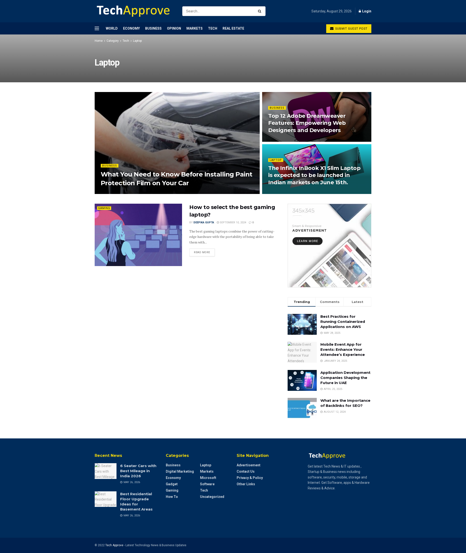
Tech (212, 28)
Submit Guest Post (350, 28)
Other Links (246, 484)
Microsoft (208, 478)
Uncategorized (212, 497)
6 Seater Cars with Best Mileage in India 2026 (138, 470)
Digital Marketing (180, 471)
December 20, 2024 (283, 140)
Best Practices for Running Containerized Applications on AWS (342, 321)
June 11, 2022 (279, 192)
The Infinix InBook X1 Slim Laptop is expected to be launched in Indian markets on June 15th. (314, 175)
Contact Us (246, 471)
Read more (202, 252)
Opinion (174, 28)
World (112, 28)
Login (366, 11)
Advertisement (248, 465)
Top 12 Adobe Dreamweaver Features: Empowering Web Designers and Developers (307, 123)
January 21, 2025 (136, 192)
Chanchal (112, 192)
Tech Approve (114, 545)
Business (153, 28)
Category (113, 40)
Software (207, 484)
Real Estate (233, 28)
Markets (194, 28)
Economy (131, 28)
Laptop (137, 40)
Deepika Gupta (203, 222)
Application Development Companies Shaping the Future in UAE (345, 377)
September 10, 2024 (232, 222)
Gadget (172, 484)
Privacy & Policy (250, 478)
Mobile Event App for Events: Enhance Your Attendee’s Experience (342, 349)
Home (99, 40)
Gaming (104, 208)
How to (172, 497)
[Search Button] (261, 11)
